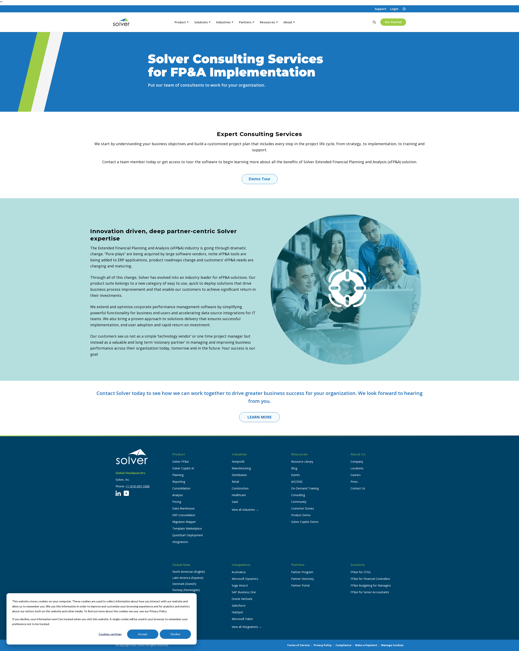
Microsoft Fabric (242, 619)
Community (298, 502)
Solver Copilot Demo (304, 522)
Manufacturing (241, 468)
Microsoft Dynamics (245, 579)
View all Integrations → (247, 627)
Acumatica (239, 572)
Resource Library (302, 461)
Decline (175, 634)
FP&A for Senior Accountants (370, 592)
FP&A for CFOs (361, 572)
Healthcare (239, 495)
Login (394, 8)
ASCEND (296, 482)
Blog (294, 468)
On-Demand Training (305, 488)
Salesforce (239, 605)
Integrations (180, 542)
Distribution (239, 475)
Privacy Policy (323, 645)
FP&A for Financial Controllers (370, 579)
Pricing (176, 502)
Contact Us (358, 488)
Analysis (177, 495)
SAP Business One (244, 592)
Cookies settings (110, 634)
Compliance (343, 645)
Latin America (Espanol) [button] (187, 578)
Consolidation (181, 488)
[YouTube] (126, 493)
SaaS (235, 502)
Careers (356, 475)
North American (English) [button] (188, 572)
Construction (240, 488)
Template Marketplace (187, 528)
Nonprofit (238, 461)
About (287, 22)
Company (357, 461)
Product (180, 22)
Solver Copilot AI (183, 468)
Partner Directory (302, 579)
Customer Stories (302, 508)
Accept (142, 634)
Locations (357, 468)
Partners (245, 22)
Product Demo (301, 515)
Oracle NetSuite (242, 599)
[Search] (374, 22)
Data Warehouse (183, 508)
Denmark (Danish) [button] (184, 584)
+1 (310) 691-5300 (137, 486)
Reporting (178, 482)
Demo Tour (259, 179)
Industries (223, 22)
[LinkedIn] (118, 493)
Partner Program (302, 572)
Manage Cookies (392, 645)
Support (380, 8)
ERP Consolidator (183, 515)
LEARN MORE (259, 417)
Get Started (393, 22)
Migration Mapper (184, 522)
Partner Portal (300, 585)
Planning (177, 475)
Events (295, 475)
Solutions (201, 22)
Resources (267, 22)
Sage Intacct (240, 585)
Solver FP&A (180, 461)
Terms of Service (298, 645)
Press (354, 482)
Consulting (298, 495)
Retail (235, 482)
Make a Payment (366, 645)
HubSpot (237, 612)
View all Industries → (245, 510)
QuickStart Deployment (187, 535)
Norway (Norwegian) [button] (186, 590)
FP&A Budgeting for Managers (371, 585)
